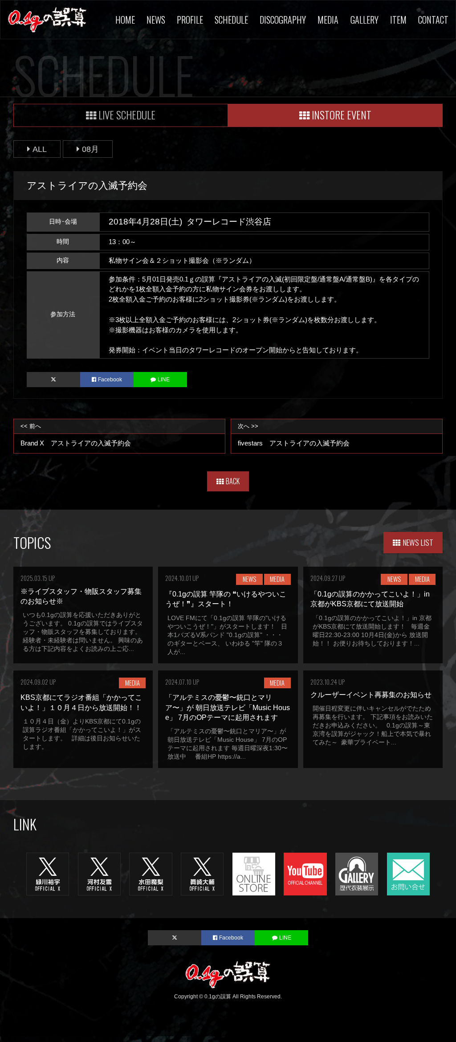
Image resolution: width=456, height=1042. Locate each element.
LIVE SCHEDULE (126, 115)
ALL (40, 149)
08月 (90, 149)
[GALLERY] (356, 873)
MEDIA (328, 19)
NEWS (156, 19)
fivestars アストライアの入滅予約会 (294, 435)
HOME (125, 19)
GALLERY (364, 19)
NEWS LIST (418, 542)
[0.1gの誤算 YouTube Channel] (305, 873)
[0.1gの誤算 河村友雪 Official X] (99, 873)
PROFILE (190, 19)
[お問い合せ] (408, 873)
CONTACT (433, 19)
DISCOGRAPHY (283, 19)
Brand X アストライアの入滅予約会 (75, 435)
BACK (233, 481)
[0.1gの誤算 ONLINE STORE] (253, 873)
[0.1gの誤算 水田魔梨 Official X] (150, 873)
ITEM (398, 19)
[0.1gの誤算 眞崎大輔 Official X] (202, 873)
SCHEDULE (231, 19)
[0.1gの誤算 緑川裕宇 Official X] (47, 873)
